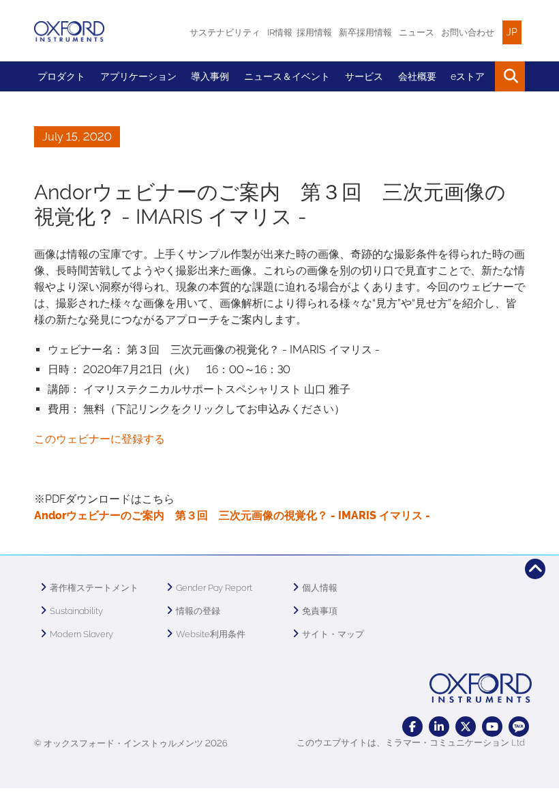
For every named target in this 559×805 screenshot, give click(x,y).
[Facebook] (412, 726)
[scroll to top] (535, 569)
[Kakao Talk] (519, 726)
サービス (364, 76)
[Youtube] (492, 726)
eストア (468, 76)
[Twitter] (465, 726)
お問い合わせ (467, 32)
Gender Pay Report (214, 588)
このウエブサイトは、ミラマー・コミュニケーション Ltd (411, 742)
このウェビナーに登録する (99, 439)
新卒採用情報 (365, 32)
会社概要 (417, 76)
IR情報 (279, 32)
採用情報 (314, 32)
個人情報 (319, 588)
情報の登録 (198, 611)
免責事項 (319, 611)
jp (512, 32)
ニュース (416, 32)
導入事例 (210, 76)
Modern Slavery (81, 634)
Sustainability (76, 611)
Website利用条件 (210, 634)
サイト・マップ (333, 634)
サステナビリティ (225, 32)
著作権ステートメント (94, 588)
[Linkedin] (439, 726)
